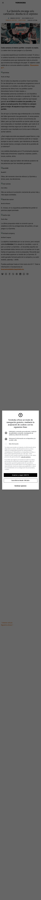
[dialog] (20, 450)
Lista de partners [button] (26, 457)
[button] (21, 444)
